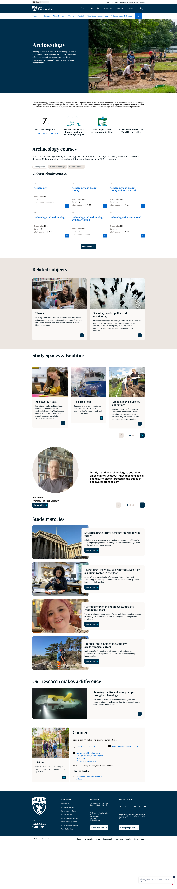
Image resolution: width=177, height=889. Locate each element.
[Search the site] (141, 8)
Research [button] (108, 8)
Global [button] (131, 8)
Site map (79, 839)
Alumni (117, 2)
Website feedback (67, 829)
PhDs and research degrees (121, 16)
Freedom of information (123, 839)
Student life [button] (95, 8)
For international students (69, 825)
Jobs (143, 839)
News (131, 2)
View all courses (59, 16)
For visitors (65, 804)
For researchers (66, 814)
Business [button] (120, 8)
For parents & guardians (69, 822)
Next (142, 435)
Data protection (108, 839)
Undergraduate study (76, 16)
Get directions (97, 828)
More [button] (138, 16)
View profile (39, 505)
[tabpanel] (50, 397)
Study (34, 16)
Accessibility (89, 839)
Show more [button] (87, 247)
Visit (112, 2)
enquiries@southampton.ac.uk (125, 746)
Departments (124, 2)
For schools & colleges (68, 811)
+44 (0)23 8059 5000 (86, 746)
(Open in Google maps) (87, 761)
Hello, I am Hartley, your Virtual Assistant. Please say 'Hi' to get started (156, 879)
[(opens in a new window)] (121, 807)
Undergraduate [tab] (40, 167)
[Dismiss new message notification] (174, 877)
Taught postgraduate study (97, 16)
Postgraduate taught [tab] (57, 167)
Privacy (98, 839)
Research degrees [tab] (76, 167)
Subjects (47, 16)
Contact (142, 2)
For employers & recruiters (70, 818)
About (107, 2)
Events (136, 2)
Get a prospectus (127, 828)
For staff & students (67, 807)
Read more (90, 550)
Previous (121, 435)
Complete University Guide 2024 (45, 133)
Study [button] (83, 8)
